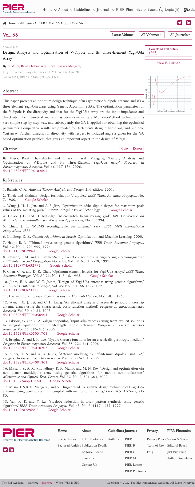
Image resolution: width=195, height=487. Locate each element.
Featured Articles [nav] (69, 446)
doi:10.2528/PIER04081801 (25, 362)
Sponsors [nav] (88, 458)
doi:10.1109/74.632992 (22, 265)
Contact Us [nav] (89, 465)
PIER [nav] (128, 439)
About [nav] (63, 9)
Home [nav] (47, 9)
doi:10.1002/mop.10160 (22, 381)
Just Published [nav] (176, 452)
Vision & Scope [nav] (177, 439)
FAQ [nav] (150, 452)
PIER (41, 23)
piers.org (33, 483)
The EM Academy (13, 483)
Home (11, 23)
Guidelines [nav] (82, 9)
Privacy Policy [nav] (156, 439)
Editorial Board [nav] (92, 452)
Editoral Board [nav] (177, 446)
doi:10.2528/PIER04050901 (25, 315)
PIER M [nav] (130, 458)
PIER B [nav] (130, 446)
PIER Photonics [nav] (129, 9)
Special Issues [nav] (67, 439)
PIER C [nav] (130, 452)
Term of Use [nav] (155, 446)
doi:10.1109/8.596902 (20, 410)
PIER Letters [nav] (133, 465)
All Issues (27, 23)
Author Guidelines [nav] (179, 458)
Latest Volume (122, 35)
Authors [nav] (113, 439)
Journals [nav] (103, 9)
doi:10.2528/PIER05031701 (25, 333)
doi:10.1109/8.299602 (20, 251)
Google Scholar (51, 77)
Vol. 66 (54, 23)
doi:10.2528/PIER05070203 (25, 348)
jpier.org (47, 483)
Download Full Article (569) (164, 50)
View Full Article (168, 63)
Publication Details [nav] (94, 446)
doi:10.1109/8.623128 (20, 290)
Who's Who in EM (67, 483)
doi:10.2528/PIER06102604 (21, 77)
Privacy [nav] (152, 431)
